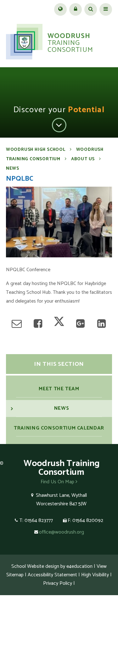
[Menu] (105, 9)
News (12, 168)
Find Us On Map (58, 482)
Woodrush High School (35, 149)
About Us (83, 159)
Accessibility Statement (52, 575)
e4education (79, 566)
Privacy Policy (57, 583)
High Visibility (95, 575)
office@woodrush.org (61, 532)
